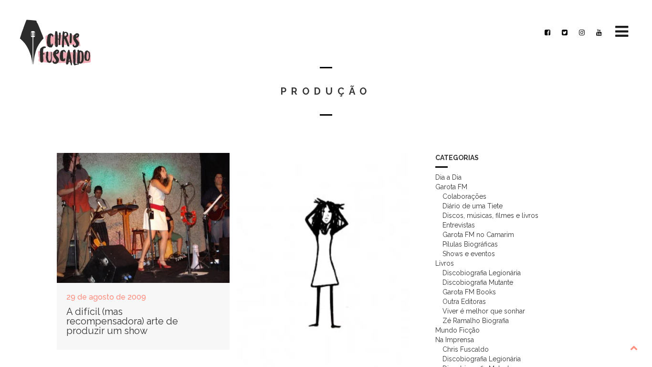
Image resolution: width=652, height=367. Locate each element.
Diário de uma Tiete (472, 206)
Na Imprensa (454, 340)
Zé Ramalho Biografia (475, 320)
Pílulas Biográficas (470, 244)
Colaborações (464, 196)
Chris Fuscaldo (465, 349)
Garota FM (451, 187)
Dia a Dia (448, 177)
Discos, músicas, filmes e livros (490, 215)
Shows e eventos (468, 254)
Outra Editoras (464, 301)
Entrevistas (458, 225)
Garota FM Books (469, 292)
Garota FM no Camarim (478, 234)
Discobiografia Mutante (477, 282)
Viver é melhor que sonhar (483, 311)
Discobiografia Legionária (481, 273)
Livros (444, 263)
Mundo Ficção (457, 330)
